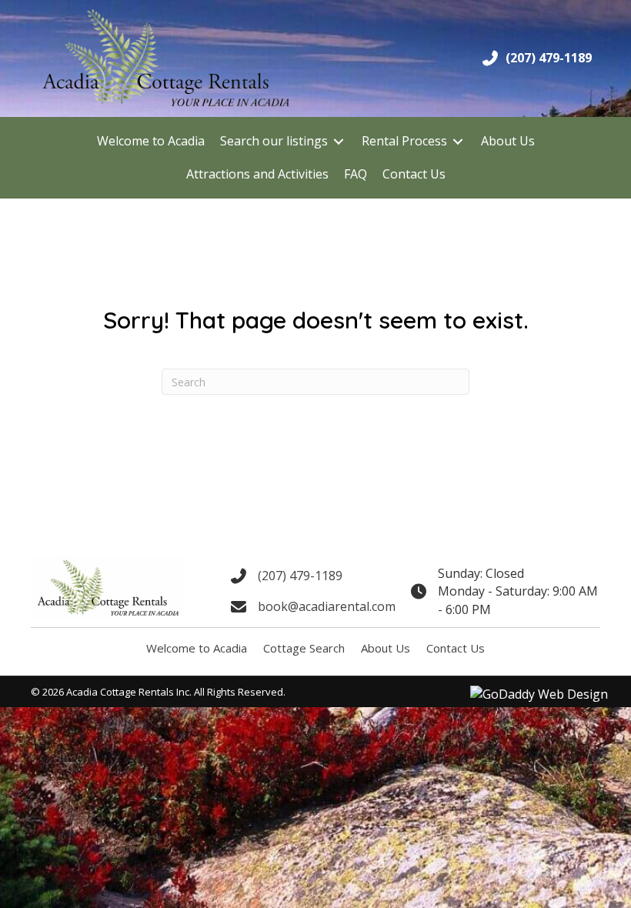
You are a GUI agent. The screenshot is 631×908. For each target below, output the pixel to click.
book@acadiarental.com (327, 606)
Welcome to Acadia (196, 648)
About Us (385, 648)
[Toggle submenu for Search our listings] (338, 141)
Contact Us (455, 648)
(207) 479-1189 (549, 57)
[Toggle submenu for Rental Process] (458, 141)
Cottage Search (304, 648)
